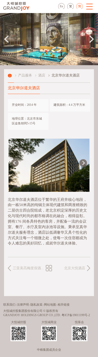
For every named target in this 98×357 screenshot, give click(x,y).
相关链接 (64, 304)
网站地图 (50, 304)
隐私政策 (36, 304)
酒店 (41, 75)
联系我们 (9, 304)
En (61, 6)
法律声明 (23, 304)
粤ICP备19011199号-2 (76, 315)
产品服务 (25, 75)
